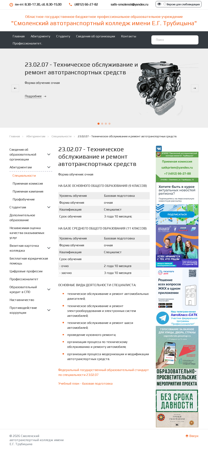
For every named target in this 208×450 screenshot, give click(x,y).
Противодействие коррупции (23, 310)
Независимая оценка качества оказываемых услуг (27, 233)
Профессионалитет (24, 279)
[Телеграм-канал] (177, 318)
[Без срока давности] (177, 390)
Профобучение (24, 199)
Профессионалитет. (27, 43)
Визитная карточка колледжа (24, 248)
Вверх (193, 436)
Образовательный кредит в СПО (23, 289)
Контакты (128, 36)
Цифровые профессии (26, 271)
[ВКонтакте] (159, 148)
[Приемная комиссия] (177, 167)
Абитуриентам (21, 167)
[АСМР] (177, 203)
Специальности (24, 175)
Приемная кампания (28, 191)
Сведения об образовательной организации (23, 154)
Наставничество (22, 300)
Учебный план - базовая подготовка (85, 383)
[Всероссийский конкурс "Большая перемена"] (177, 246)
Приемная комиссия (28, 183)
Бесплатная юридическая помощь (29, 260)
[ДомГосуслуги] (177, 288)
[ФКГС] (177, 347)
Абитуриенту (40, 36)
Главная (19, 36)
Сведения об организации (95, 36)
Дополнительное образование (22, 217)
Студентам (18, 207)
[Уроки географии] (177, 419)
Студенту (63, 36)
